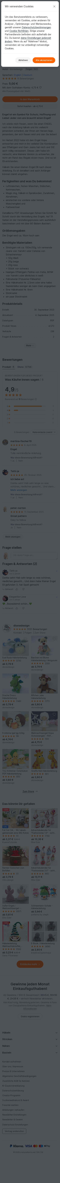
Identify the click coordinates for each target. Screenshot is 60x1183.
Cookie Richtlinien (19, 30)
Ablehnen (23, 60)
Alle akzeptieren (44, 60)
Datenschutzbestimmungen (36, 27)
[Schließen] (54, 6)
